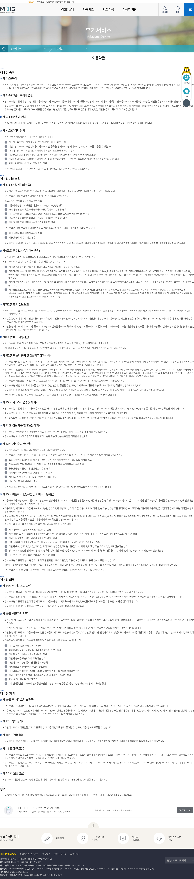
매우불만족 (65, 812)
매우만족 (23, 812)
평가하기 (183, 810)
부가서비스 (15, 48)
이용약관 (58, 48)
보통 (43, 812)
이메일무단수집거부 (29, 854)
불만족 (53, 812)
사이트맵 (74, 854)
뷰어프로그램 (60, 854)
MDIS (15, 10)
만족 (34, 812)
